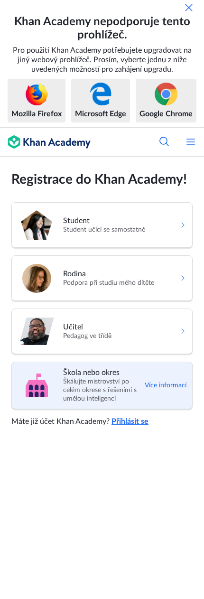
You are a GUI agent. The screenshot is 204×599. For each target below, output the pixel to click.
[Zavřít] (188, 7)
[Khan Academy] (45, 142)
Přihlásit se (129, 421)
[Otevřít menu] (190, 142)
